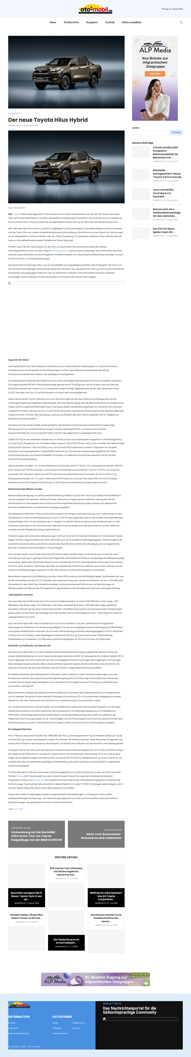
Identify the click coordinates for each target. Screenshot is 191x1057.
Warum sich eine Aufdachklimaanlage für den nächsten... (167, 213)
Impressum (13, 1028)
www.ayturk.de (112, 1003)
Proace (19, 776)
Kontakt (12, 1023)
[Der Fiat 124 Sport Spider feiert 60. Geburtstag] (141, 233)
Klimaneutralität (60, 251)
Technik (109, 22)
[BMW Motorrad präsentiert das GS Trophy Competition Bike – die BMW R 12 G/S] (106, 876)
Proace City (38, 780)
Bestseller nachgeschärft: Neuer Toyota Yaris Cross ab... (26, 896)
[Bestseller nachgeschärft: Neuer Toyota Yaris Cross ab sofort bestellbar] (26, 876)
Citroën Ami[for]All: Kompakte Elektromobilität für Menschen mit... (165, 152)
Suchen (135, 128)
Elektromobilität (131, 22)
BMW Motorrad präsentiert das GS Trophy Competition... (106, 896)
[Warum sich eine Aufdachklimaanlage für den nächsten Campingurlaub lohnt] (141, 214)
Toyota (16, 214)
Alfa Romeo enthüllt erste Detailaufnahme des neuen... (106, 918)
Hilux (36, 466)
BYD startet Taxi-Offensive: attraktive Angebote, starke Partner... (66, 871)
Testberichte (71, 22)
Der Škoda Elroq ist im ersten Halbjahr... (66, 941)
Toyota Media (18, 809)
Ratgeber (92, 22)
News (53, 22)
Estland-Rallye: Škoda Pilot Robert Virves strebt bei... (26, 916)
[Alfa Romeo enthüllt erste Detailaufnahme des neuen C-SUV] (106, 941)
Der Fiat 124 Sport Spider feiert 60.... (164, 230)
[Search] (181, 22)
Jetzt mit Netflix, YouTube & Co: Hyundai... (163, 193)
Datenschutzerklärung (18, 1033)
